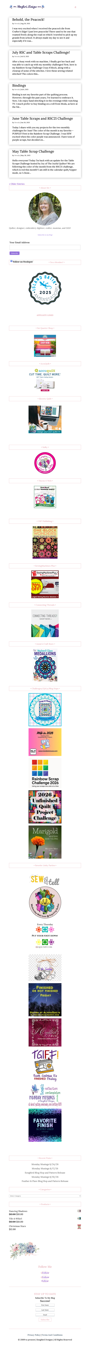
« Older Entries (16, 183)
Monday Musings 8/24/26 (45, 1164)
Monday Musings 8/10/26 (45, 1176)
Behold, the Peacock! (28, 19)
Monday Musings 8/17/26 (45, 1168)
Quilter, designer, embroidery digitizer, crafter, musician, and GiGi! (40, 228)
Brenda (17, 24)
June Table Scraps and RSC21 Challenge (42, 118)
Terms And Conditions (52, 1335)
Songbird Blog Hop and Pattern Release (45, 1172)
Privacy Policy (34, 1335)
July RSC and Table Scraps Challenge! (41, 52)
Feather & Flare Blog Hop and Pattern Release (45, 1181)
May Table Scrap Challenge (33, 151)
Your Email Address (20, 242)
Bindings (19, 85)
